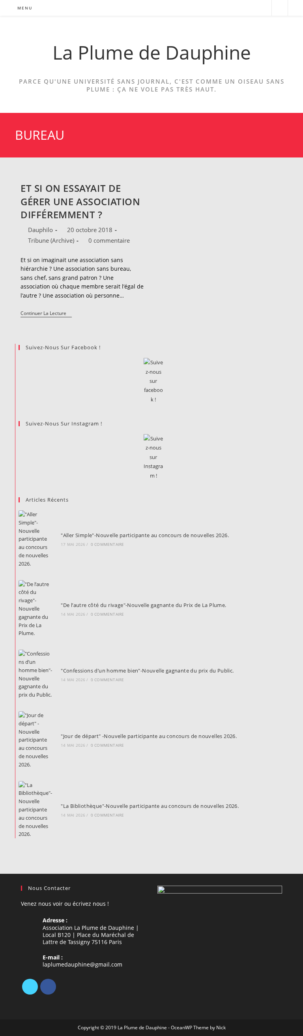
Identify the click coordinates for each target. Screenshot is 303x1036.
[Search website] (279, 8)
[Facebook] (48, 987)
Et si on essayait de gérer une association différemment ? (80, 201)
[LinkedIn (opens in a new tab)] (251, 8)
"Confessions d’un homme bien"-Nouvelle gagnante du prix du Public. (147, 670)
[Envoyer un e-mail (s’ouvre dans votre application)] (262, 8)
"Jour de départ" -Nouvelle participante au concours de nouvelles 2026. (149, 736)
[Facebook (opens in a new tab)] (241, 8)
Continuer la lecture (46, 314)
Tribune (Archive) (51, 240)
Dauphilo (40, 230)
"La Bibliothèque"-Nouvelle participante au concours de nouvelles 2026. (150, 805)
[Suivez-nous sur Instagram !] (153, 457)
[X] (30, 987)
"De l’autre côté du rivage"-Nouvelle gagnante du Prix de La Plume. (143, 605)
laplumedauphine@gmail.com (82, 964)
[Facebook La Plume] (153, 381)
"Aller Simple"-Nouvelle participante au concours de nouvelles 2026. (145, 535)
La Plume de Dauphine (151, 52)
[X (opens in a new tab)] (230, 8)
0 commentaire (109, 240)
